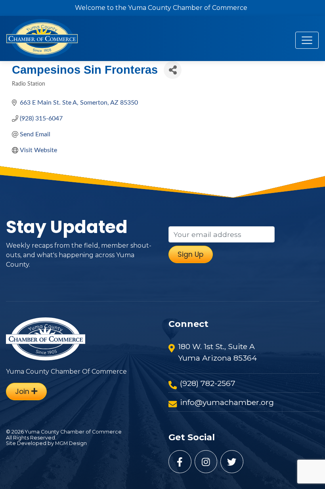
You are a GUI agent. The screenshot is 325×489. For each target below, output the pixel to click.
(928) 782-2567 (207, 383)
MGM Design (71, 443)
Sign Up (190, 254)
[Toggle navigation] (307, 40)
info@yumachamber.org (227, 402)
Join (23, 391)
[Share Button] (173, 70)
